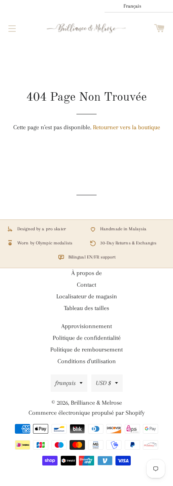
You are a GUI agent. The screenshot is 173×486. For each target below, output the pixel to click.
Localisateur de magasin (86, 296)
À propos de (86, 273)
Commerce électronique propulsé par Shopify (87, 412)
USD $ (103, 383)
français (65, 383)
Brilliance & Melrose (96, 402)
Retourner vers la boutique (126, 127)
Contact (86, 284)
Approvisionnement (86, 326)
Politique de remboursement (86, 349)
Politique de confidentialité (87, 337)
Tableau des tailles (86, 308)
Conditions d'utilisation (87, 361)
